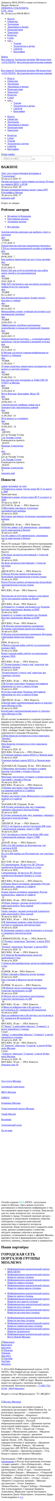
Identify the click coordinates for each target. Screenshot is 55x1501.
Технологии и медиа (24, 46)
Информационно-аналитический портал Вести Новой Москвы (28, 1335)
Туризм (17, 43)
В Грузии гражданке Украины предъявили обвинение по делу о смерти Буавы (23, 693)
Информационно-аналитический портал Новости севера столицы (28, 1281)
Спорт (10, 38)
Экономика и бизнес (18, 27)
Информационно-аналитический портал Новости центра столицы (28, 1275)
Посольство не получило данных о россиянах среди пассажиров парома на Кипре (25, 597)
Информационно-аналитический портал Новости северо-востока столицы (28, 1324)
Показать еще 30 (9, 1064)
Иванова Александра (12, 445)
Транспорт (12, 32)
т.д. (21, 1497)
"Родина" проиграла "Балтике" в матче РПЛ (24, 946)
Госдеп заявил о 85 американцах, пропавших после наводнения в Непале (24, 537)
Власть (11, 18)
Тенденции (13, 24)
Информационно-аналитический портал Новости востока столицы (28, 1319)
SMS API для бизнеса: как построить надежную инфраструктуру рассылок (26, 285)
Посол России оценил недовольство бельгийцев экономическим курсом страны (26, 583)
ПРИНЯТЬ (7, 8)
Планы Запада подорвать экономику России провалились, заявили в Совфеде (24, 893)
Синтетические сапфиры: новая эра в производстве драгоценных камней (20, 406)
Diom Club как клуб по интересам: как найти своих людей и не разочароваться (24, 271)
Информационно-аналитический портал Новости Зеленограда (28, 1330)
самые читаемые (9, 486)
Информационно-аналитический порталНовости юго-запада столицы (28, 1300)
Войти (4, 56)
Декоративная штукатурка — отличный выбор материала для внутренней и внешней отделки (25, 340)
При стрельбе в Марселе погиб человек (21, 979)
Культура (12, 35)
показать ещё (8, 198)
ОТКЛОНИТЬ (20, 8)
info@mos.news (16, 1388)
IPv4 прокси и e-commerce (14, 418)
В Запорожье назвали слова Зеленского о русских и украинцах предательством (27, 931)
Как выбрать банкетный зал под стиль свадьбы (25, 259)
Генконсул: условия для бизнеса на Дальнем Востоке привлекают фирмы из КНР (24, 616)
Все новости (7, 59)
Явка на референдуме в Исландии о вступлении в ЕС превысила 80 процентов (27, 1016)
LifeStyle (17, 49)
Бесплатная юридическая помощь (34, 62)
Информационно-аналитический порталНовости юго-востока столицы (28, 1311)
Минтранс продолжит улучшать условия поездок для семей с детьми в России (26, 778)
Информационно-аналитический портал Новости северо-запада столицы (28, 1286)
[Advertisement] (27, 1167)
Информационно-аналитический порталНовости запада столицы (28, 1294)
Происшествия (15, 29)
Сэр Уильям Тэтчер (11, 437)
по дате (23, 486)
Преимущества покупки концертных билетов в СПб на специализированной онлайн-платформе (26, 247)
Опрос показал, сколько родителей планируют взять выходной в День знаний (25, 912)
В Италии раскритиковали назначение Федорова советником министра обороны (26, 635)
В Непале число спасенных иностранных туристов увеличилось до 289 (22, 997)
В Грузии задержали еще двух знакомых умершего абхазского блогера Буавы (27, 816)
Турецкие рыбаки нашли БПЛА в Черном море (25, 760)
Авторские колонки (25, 59)
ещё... (10, 40)
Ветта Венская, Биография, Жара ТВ (20, 393)
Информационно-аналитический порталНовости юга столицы (28, 1305)
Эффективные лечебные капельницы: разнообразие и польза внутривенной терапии (25, 326)
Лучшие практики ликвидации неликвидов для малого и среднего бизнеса (26, 367)
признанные (7, 1461)
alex (3, 237)
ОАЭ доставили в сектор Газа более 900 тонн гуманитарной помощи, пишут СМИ (25, 835)
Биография (19, 51)
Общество (12, 21)
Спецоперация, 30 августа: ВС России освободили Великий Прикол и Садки (21, 874)
